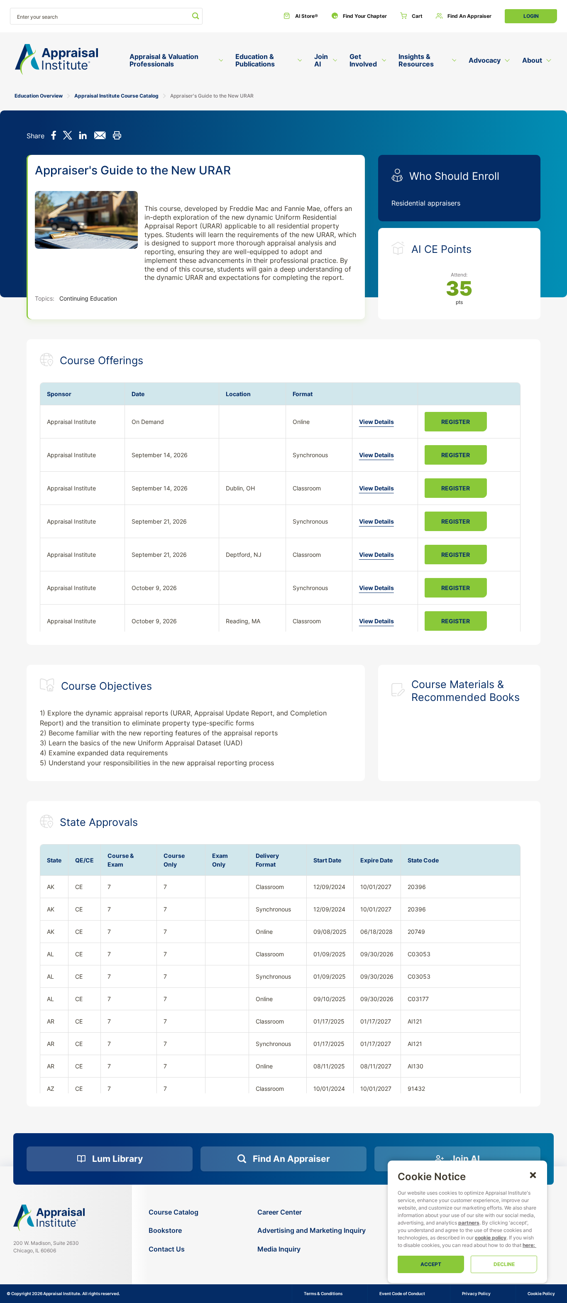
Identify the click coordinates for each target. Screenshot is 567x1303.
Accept (430, 1264)
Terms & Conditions (323, 1293)
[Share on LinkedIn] (82, 136)
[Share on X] (67, 136)
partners (468, 1223)
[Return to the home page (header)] (56, 59)
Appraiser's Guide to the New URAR (212, 96)
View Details (376, 421)
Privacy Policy (476, 1293)
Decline (504, 1264)
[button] (533, 1175)
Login (531, 16)
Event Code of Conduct (402, 1293)
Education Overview (39, 96)
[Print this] (116, 136)
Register (455, 421)
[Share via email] (100, 136)
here (528, 1245)
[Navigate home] (49, 1218)
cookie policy (490, 1237)
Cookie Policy (541, 1293)
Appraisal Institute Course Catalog (116, 96)
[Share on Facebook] (53, 136)
